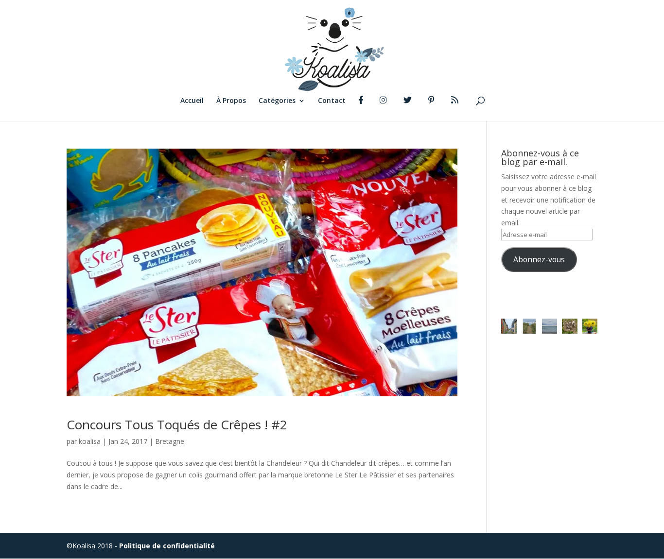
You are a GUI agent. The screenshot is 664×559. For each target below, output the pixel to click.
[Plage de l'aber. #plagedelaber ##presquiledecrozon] (550, 326)
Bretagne (169, 441)
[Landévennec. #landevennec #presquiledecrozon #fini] (509, 326)
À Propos (231, 101)
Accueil (192, 101)
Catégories (277, 101)
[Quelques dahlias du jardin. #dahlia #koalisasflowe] (590, 326)
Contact (332, 101)
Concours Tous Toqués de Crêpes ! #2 (177, 424)
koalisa (90, 441)
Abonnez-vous (539, 259)
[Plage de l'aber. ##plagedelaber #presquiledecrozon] (529, 326)
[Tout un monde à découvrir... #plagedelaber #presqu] (569, 326)
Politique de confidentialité (167, 545)
